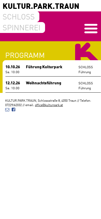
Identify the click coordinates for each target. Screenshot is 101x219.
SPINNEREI (21, 27)
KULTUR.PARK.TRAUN (41, 5)
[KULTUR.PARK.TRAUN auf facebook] (13, 109)
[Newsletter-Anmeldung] (7, 109)
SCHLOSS (19, 16)
